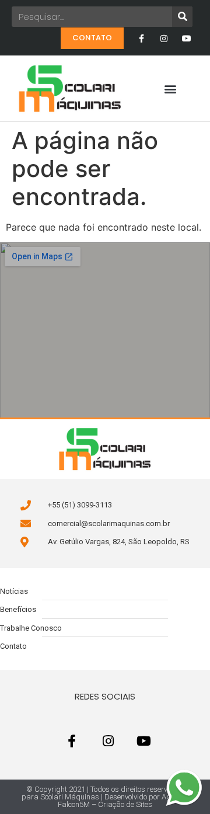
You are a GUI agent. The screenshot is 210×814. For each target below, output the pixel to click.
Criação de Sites (125, 804)
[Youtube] (187, 38)
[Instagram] (164, 38)
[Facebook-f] (141, 38)
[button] (170, 88)
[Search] (182, 16)
